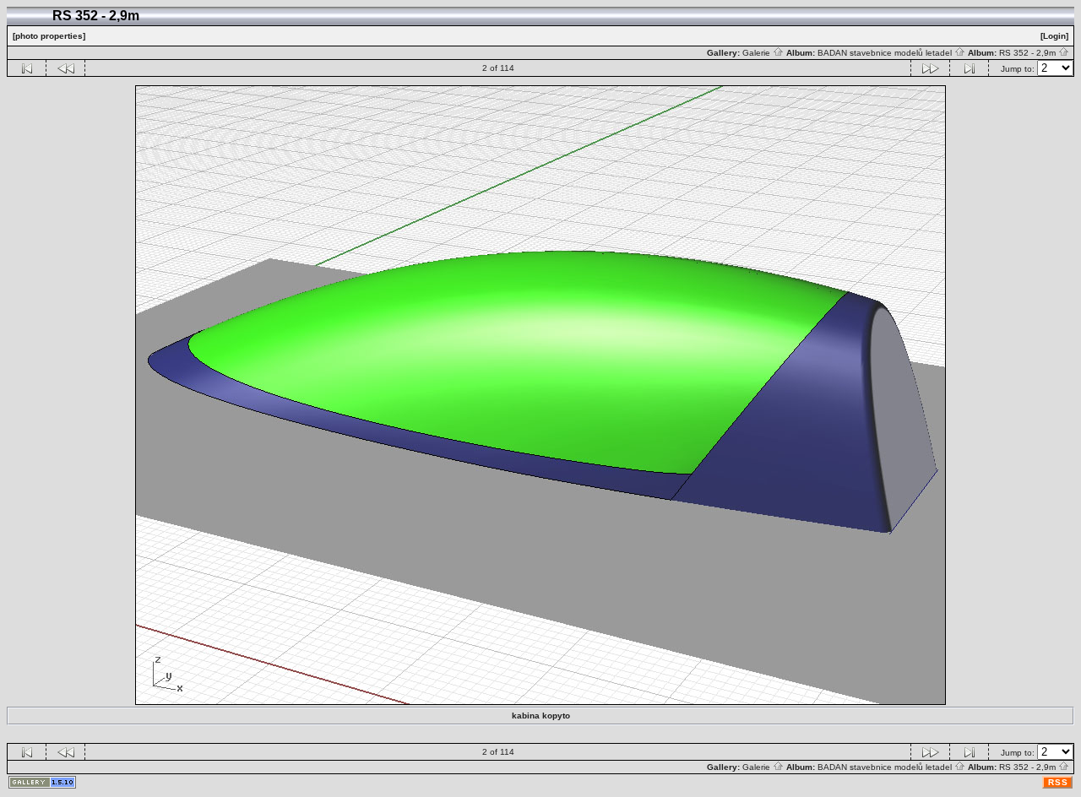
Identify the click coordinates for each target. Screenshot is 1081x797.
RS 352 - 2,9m (1028, 52)
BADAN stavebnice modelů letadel (886, 52)
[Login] (1054, 36)
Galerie (757, 52)
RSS (1058, 782)
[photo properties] (49, 36)
